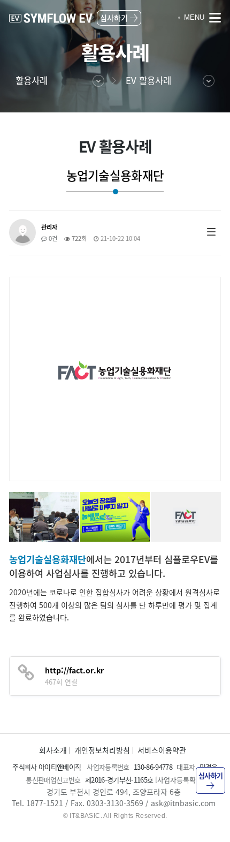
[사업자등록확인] (179, 780)
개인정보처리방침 (102, 750)
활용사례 (32, 80)
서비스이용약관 (161, 750)
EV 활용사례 (148, 80)
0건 (52, 238)
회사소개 (53, 750)
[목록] (211, 231)
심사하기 (210, 775)
